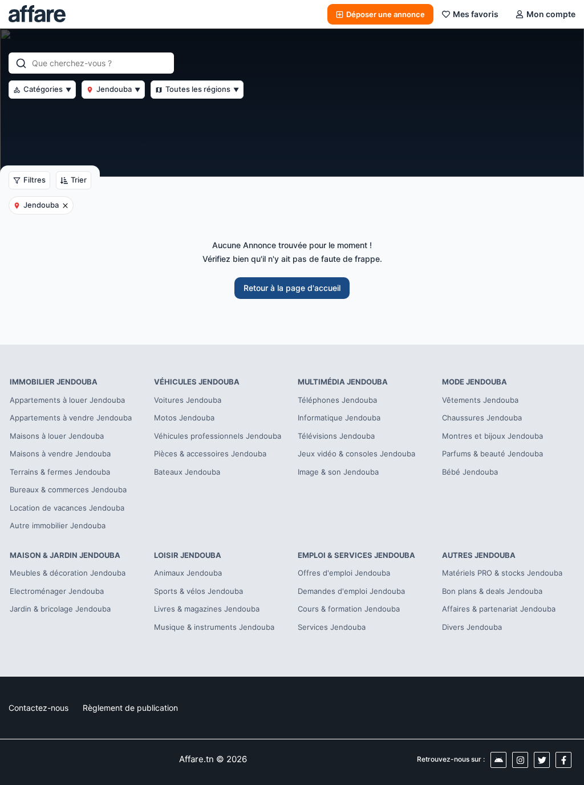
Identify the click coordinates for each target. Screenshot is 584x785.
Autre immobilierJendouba (58, 525)
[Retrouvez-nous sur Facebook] (563, 760)
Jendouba (118, 89)
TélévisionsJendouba (336, 435)
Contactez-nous (38, 708)
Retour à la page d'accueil (292, 288)
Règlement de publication (130, 708)
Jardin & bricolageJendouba (60, 608)
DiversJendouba (472, 627)
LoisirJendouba (187, 555)
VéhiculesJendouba (197, 381)
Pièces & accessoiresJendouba (210, 453)
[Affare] (37, 14)
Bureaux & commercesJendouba (68, 489)
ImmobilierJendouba (54, 381)
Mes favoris (475, 14)
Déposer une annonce (385, 14)
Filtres (34, 179)
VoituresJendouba (187, 399)
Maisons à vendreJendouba (60, 453)
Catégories (47, 89)
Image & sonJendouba (338, 471)
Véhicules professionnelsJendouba (217, 435)
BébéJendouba (470, 471)
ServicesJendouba (332, 627)
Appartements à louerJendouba (67, 399)
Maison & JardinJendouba (65, 555)
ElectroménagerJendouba (57, 591)
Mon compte (550, 14)
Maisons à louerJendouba (57, 435)
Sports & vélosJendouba (198, 591)
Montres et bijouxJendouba (492, 435)
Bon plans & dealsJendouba (492, 591)
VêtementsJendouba (480, 399)
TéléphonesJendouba (337, 399)
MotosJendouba (184, 417)
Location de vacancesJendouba (67, 507)
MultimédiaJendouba (343, 381)
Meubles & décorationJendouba (67, 572)
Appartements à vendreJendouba (71, 417)
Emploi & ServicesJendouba (356, 555)
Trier (79, 179)
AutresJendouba (479, 555)
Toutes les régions (202, 89)
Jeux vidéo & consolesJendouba (356, 453)
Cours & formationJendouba (349, 608)
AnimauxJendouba (188, 572)
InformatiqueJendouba (339, 417)
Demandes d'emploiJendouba (351, 591)
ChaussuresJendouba (482, 417)
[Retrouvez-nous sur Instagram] (520, 760)
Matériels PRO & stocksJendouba (502, 572)
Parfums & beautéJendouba (492, 453)
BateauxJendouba (187, 471)
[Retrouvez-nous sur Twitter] (542, 760)
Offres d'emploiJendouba (344, 572)
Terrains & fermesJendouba (60, 471)
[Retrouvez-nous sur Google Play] (498, 760)
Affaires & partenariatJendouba (498, 608)
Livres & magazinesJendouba (206, 608)
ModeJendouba (474, 381)
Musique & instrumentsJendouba (214, 627)
